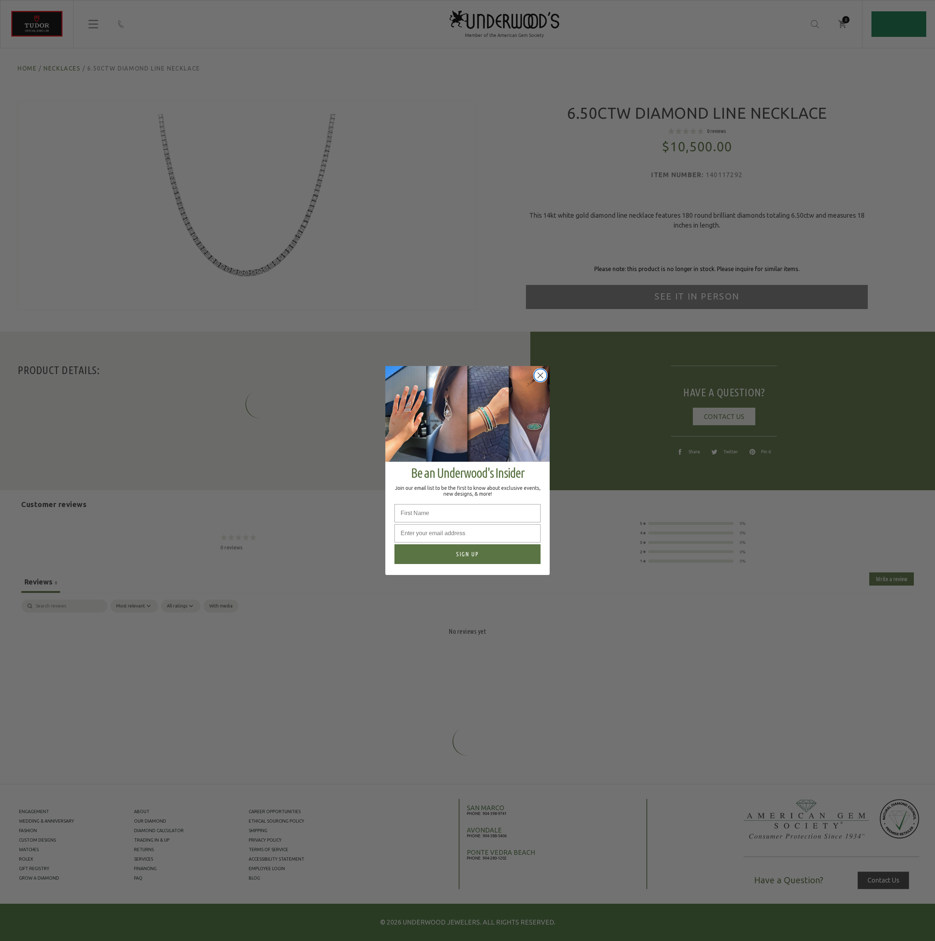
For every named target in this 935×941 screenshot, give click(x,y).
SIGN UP (467, 554)
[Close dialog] (540, 375)
